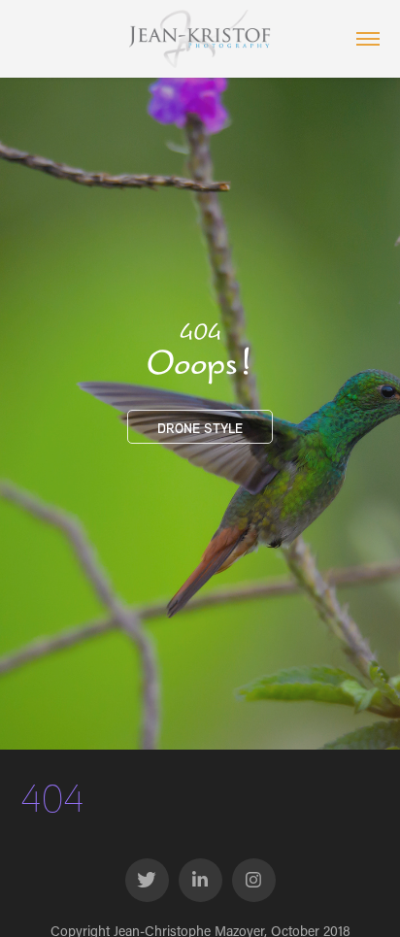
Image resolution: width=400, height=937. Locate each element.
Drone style (200, 427)
